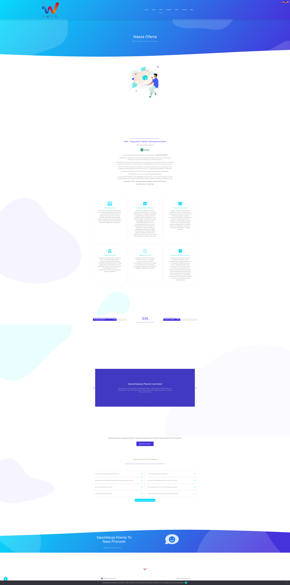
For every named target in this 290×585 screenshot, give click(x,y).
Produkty (168, 9)
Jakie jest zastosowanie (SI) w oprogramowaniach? (163, 493)
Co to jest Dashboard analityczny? (158, 474)
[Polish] (288, 2)
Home (146, 9)
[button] (94, 388)
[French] (284, 2)
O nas (153, 9)
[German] (286, 2)
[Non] (287, 582)
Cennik (177, 9)
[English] (282, 2)
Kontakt (184, 9)
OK (186, 582)
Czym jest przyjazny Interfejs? (104, 487)
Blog (191, 9)
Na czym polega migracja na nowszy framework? (162, 480)
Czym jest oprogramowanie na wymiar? (107, 474)
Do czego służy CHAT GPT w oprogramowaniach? (163, 487)
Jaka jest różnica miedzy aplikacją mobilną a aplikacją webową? (114, 480)
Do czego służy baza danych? (104, 493)
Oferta (160, 9)
